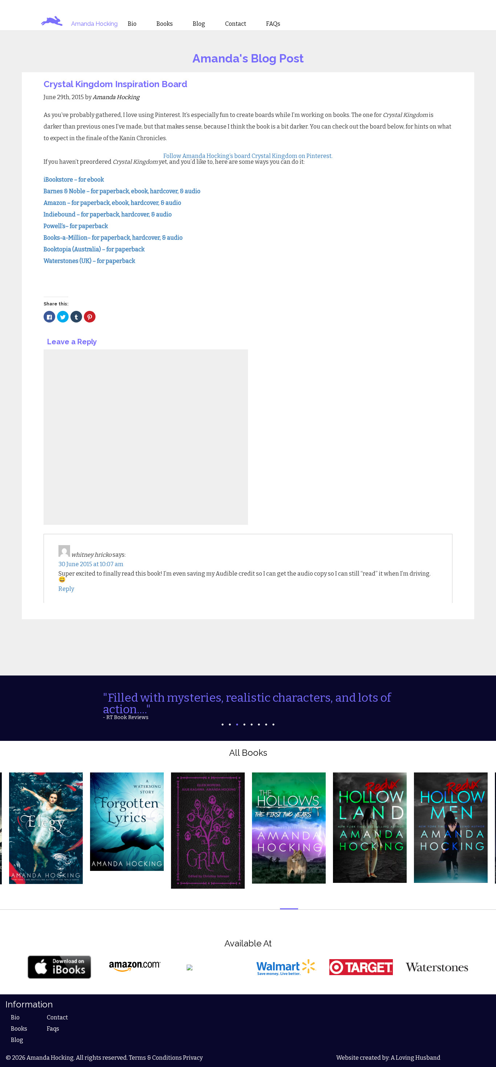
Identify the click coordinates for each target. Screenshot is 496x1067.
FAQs (273, 24)
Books (19, 1028)
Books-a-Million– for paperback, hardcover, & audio (114, 237)
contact (235, 24)
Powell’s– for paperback (76, 226)
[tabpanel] (248, 706)
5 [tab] (251, 724)
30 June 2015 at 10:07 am (90, 564)
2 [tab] (229, 724)
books (164, 24)
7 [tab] (266, 724)
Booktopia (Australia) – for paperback (95, 249)
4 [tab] (244, 724)
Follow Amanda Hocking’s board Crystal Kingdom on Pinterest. (248, 156)
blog (199, 24)
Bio (15, 1017)
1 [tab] (222, 724)
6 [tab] (259, 724)
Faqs (53, 1028)
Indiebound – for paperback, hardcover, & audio (108, 214)
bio (132, 24)
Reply (66, 588)
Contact (57, 1017)
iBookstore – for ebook (74, 179)
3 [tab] (237, 724)
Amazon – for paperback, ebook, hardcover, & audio (112, 202)
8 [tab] (273, 724)
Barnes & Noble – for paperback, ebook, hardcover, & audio (122, 191)
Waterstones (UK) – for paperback (89, 260)
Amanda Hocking (94, 23)
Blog (17, 1039)
